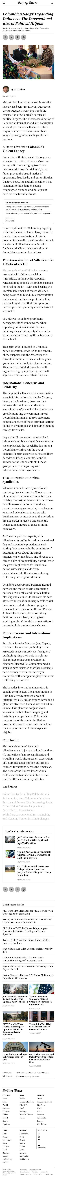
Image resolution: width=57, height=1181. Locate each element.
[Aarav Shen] (7, 89)
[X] (11, 37)
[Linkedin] (39, 1139)
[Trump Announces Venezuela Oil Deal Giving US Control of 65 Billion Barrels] (10, 854)
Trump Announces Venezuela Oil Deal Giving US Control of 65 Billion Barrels (34, 854)
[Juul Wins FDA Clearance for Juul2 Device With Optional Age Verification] (10, 839)
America (12, 28)
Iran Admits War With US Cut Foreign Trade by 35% (15, 1057)
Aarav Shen (19, 89)
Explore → (10, 217)
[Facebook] (5, 37)
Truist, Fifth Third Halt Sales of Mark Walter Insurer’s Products (40, 1027)
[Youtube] (39, 1145)
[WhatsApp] (23, 37)
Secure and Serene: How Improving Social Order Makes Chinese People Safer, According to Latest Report (28, 806)
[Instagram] (39, 1136)
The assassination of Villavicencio (23, 270)
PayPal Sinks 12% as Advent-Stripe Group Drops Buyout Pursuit (28, 968)
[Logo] (27, 3)
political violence (27, 161)
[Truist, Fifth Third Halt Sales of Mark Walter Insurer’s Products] (41, 1016)
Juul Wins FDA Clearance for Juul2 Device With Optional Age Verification (33, 840)
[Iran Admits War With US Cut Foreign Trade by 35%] (15, 1047)
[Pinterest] (17, 37)
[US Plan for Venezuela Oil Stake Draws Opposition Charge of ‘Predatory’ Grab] (41, 1047)
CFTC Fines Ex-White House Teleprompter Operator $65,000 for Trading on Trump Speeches (34, 871)
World (5, 28)
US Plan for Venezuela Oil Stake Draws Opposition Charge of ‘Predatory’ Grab (41, 1058)
